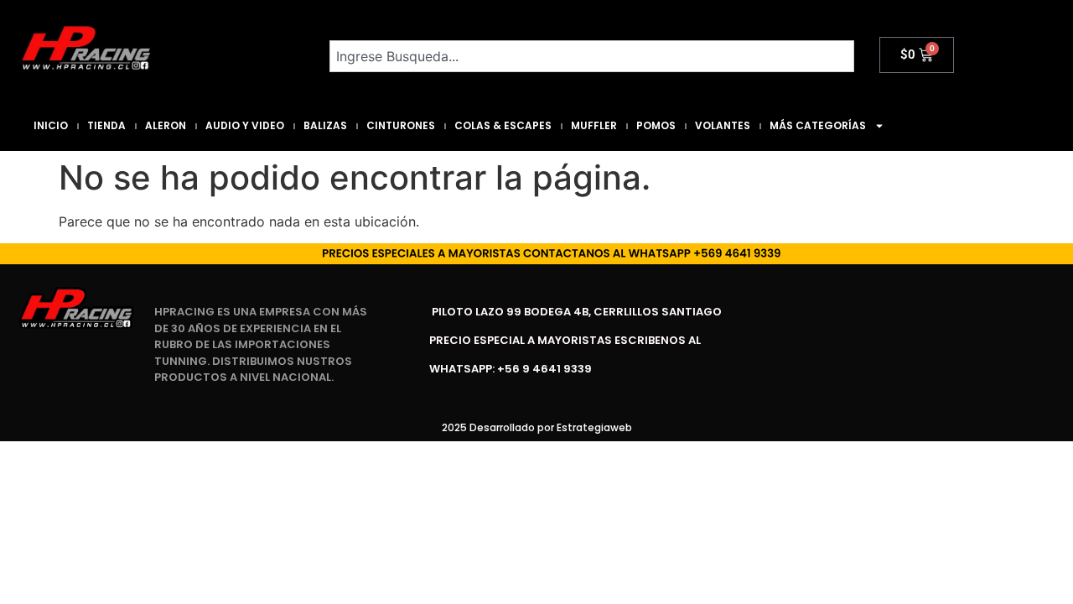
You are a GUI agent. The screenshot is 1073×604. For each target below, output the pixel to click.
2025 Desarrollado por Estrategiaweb (537, 427)
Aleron (165, 125)
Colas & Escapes (503, 125)
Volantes (722, 125)
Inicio (51, 125)
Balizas (325, 125)
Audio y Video (244, 125)
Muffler (594, 125)
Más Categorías (818, 125)
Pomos (656, 125)
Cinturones (400, 125)
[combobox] (591, 56)
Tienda (106, 125)
